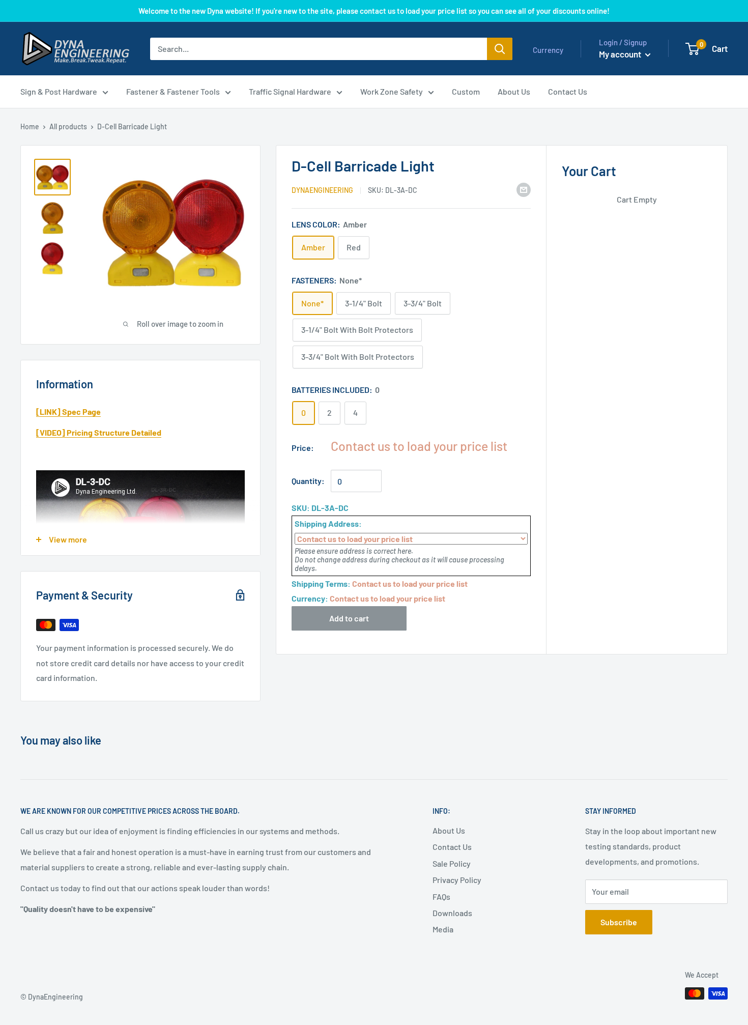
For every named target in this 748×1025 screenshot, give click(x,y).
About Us (449, 830)
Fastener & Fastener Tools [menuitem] (173, 91)
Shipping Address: (328, 523)
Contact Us (452, 846)
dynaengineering (322, 190)
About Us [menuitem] (514, 91)
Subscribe (618, 922)
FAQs (441, 896)
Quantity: (308, 481)
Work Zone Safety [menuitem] (391, 91)
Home (29, 126)
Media (443, 929)
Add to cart (349, 618)
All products (68, 126)
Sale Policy (452, 863)
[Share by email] (523, 189)
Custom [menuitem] (466, 91)
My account (621, 54)
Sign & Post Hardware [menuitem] (58, 91)
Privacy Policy (457, 880)
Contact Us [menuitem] (567, 91)
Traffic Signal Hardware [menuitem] (290, 91)
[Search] (499, 49)
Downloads (452, 913)
